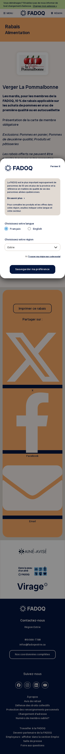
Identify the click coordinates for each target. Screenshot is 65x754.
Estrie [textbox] (11, 247)
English (37, 229)
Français (15, 229)
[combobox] (32, 247)
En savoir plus (14, 198)
